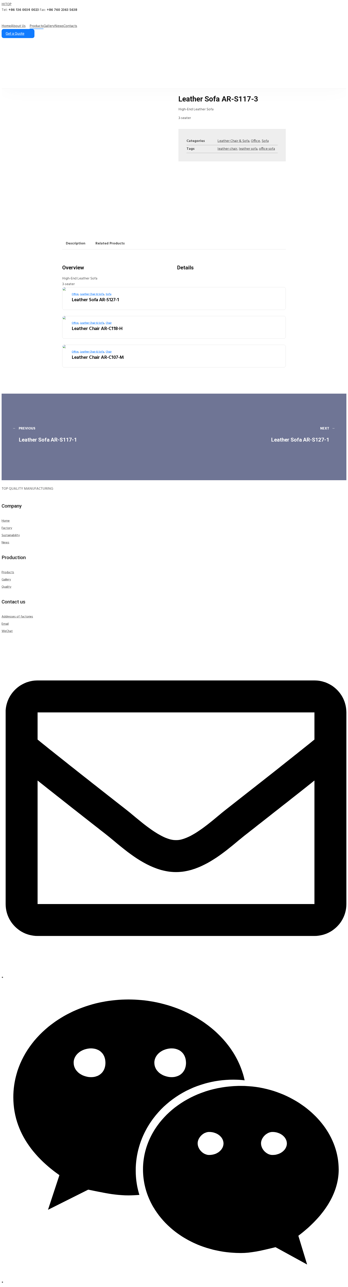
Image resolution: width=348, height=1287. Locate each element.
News (5, 542)
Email (5, 624)
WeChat (7, 631)
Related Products (110, 243)
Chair (109, 323)
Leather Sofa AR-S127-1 (95, 300)
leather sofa (248, 149)
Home (6, 520)
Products (8, 572)
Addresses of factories (17, 616)
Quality (6, 587)
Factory (7, 528)
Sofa (265, 141)
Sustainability (11, 535)
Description (75, 243)
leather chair (227, 149)
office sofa (267, 149)
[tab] (75, 243)
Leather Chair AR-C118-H (97, 329)
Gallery (6, 579)
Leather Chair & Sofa (233, 141)
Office (255, 141)
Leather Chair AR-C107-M (98, 358)
